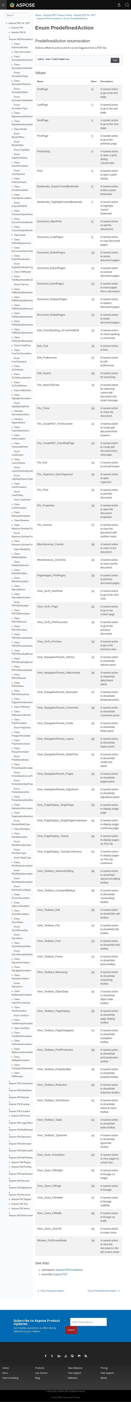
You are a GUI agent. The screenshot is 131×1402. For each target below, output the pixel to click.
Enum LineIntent (22, 499)
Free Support (74, 1372)
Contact (77, 1397)
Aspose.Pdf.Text (19, 1204)
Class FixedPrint (22, 345)
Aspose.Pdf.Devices (19, 1097)
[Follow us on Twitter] (52, 1356)
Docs (5, 1372)
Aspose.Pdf (17, 27)
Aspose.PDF (60, 1274)
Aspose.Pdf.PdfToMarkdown (23, 1157)
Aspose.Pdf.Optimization (21, 1150)
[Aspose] (22, 5)
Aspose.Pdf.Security (19, 1180)
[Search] (127, 5)
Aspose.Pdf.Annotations (21, 39)
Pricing (104, 1367)
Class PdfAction (22, 706)
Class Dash (20, 235)
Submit (71, 1329)
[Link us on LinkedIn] (59, 1356)
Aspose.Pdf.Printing (21, 1166)
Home (38, 15)
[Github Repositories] (79, 1356)
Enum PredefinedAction (75, 18)
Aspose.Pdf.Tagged (21, 1199)
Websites (72, 1377)
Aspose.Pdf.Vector (20, 1208)
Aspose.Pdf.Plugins (21, 1162)
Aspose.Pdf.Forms (20, 1115)
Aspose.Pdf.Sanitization (21, 1174)
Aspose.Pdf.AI (18, 32)
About (104, 1377)
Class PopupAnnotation (52, 1290)
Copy (115, 60)
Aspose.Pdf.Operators (20, 1136)
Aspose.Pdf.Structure (19, 1194)
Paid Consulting (10, 1377)
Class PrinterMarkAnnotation (102, 1290)
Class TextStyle (21, 1028)
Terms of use (68, 1397)
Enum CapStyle (22, 149)
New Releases (75, 1367)
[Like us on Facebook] (46, 1356)
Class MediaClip (22, 549)
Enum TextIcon (21, 1015)
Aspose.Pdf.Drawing (19, 1104)
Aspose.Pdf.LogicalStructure (23, 1122)
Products (39, 1367)
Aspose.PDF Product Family (57, 15)
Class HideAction (22, 390)
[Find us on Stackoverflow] (66, 1356)
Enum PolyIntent (22, 727)
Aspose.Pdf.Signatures (20, 1187)
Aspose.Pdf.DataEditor (20, 1090)
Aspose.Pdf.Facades (19, 1111)
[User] (119, 5)
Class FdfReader (22, 271)
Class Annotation (22, 52)
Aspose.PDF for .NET (19, 23)
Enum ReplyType (22, 857)
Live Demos (41, 1372)
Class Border (20, 129)
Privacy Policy (56, 1397)
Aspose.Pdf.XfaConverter (22, 1215)
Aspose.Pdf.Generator (20, 1143)
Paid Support (107, 1372)
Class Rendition (22, 829)
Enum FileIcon (21, 284)
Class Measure (21, 520)
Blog (37, 1377)
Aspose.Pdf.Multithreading (22, 1129)
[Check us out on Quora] (72, 1356)
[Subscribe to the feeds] (86, 1356)
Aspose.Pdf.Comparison (21, 1083)
